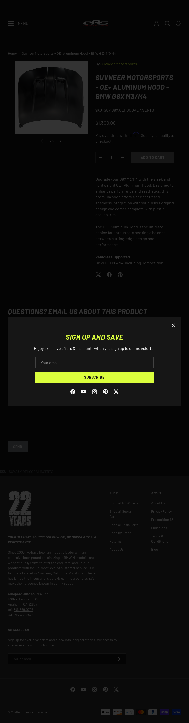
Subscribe (94, 377)
